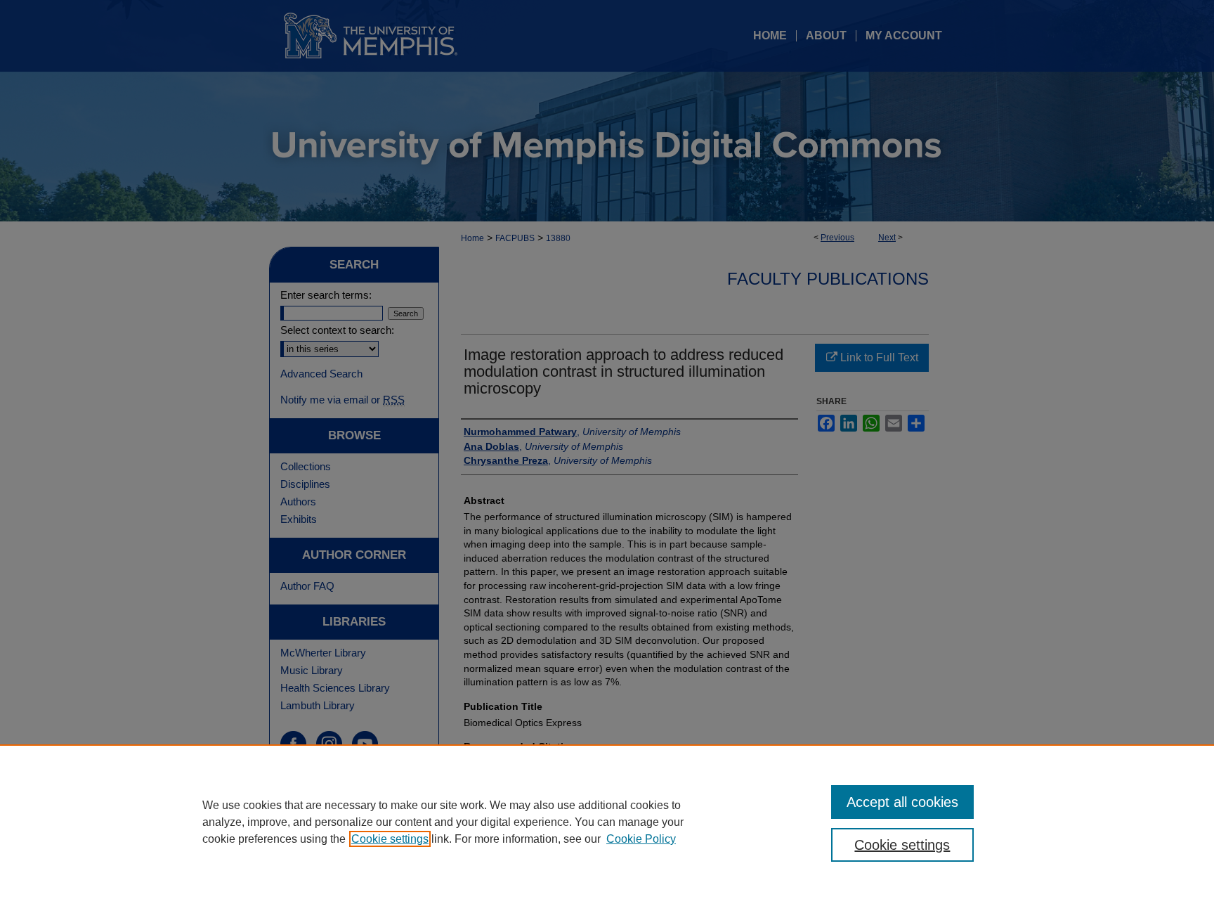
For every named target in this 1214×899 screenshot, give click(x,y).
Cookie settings (390, 839)
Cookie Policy (641, 839)
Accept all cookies (902, 802)
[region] (607, 821)
